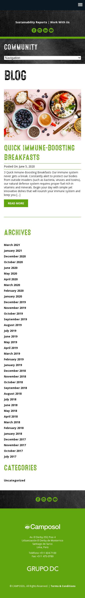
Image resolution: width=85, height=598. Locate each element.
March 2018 (12, 422)
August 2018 (13, 393)
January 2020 (13, 296)
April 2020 (11, 279)
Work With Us (60, 22)
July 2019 (10, 331)
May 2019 (10, 342)
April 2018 (11, 416)
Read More (16, 203)
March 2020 (12, 285)
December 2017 (15, 439)
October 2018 (13, 382)
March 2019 (12, 353)
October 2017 (13, 451)
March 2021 (12, 245)
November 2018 (15, 376)
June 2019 (10, 336)
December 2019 (15, 302)
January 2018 (13, 433)
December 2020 (15, 256)
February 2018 (14, 428)
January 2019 (13, 365)
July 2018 (10, 399)
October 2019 (13, 313)
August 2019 (13, 325)
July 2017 (10, 456)
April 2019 (11, 348)
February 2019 (14, 359)
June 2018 (10, 405)
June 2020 (10, 268)
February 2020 (14, 290)
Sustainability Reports (31, 22)
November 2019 (15, 308)
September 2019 (15, 319)
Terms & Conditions (63, 586)
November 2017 (15, 445)
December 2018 (15, 371)
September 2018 (15, 388)
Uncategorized (14, 480)
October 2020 (13, 262)
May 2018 (10, 411)
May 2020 (10, 273)
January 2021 (13, 250)
